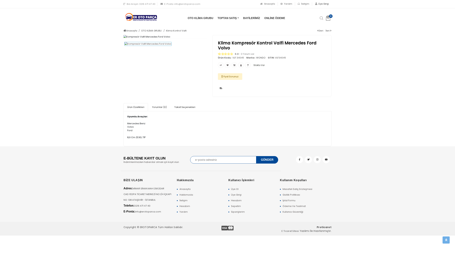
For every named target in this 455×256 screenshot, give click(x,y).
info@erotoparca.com (182, 4)
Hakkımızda (186, 194)
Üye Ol (235, 189)
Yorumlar (159, 107)
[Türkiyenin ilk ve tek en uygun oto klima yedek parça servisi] (141, 17)
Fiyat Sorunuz (231, 76)
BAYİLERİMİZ (251, 18)
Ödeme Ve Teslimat (294, 206)
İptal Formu (289, 200)
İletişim (305, 4)
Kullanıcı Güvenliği (293, 212)
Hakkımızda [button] (185, 180)
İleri (328, 30)
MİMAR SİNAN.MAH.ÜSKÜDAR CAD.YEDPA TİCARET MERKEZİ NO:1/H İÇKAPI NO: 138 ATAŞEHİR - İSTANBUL (147, 194)
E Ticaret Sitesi (290, 231)
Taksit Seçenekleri (184, 107)
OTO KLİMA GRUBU (200, 18)
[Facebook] (299, 159)
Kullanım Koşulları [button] (293, 180)
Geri (320, 30)
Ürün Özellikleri (135, 107)
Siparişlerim (238, 212)
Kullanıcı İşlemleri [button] (241, 180)
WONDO (261, 57)
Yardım (287, 4)
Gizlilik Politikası (291, 194)
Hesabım (185, 206)
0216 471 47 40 (141, 4)
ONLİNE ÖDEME (274, 18)
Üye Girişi (236, 194)
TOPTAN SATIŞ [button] (227, 18)
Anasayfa (269, 4)
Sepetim (236, 206)
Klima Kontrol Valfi (176, 30)
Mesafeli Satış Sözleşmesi (297, 189)
